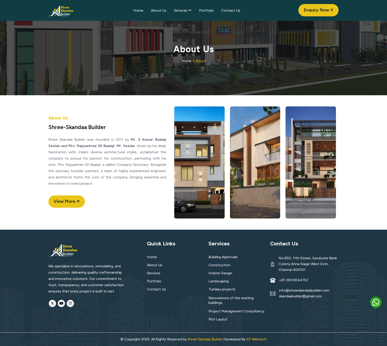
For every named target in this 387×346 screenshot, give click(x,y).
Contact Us (230, 10)
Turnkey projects (222, 289)
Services (181, 10)
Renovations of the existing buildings (231, 300)
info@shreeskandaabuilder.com (304, 290)
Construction (219, 265)
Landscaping (219, 281)
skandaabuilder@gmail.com (300, 296)
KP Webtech (256, 339)
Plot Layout (218, 319)
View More (65, 201)
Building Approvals (223, 257)
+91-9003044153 (293, 280)
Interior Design (220, 273)
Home (138, 10)
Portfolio (206, 10)
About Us (158, 10)
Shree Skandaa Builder (205, 339)
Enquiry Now (317, 10)
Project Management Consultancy (236, 311)
